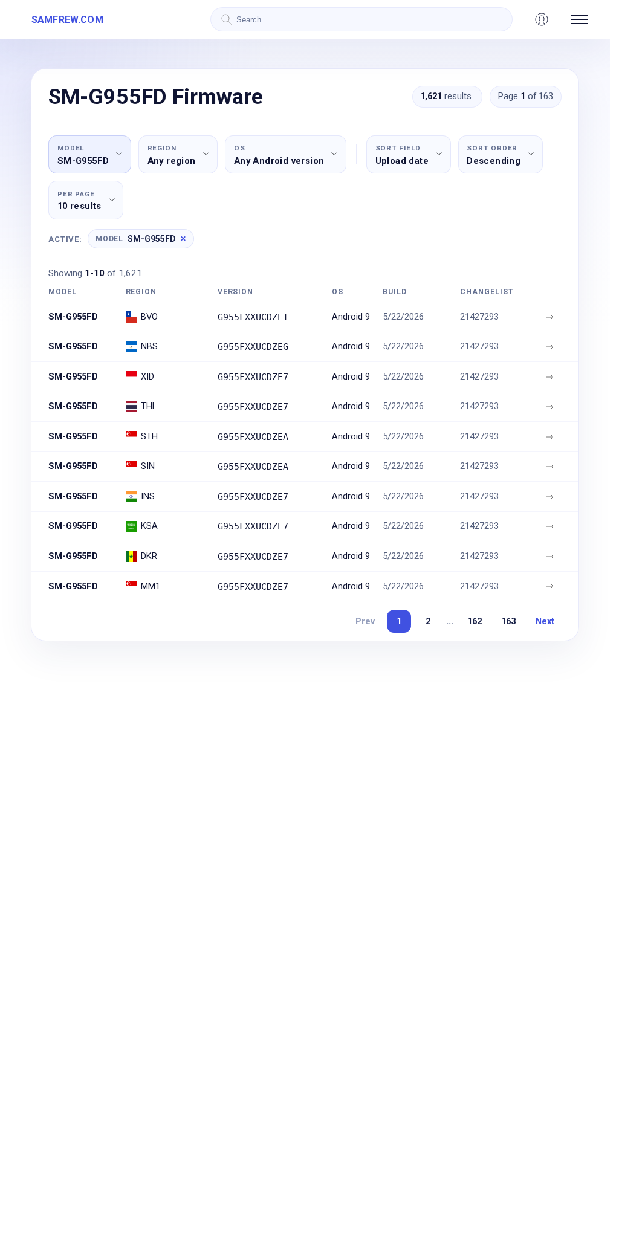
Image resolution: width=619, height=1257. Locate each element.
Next (545, 621)
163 (508, 621)
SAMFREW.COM (67, 19)
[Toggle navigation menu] (579, 19)
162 (474, 621)
